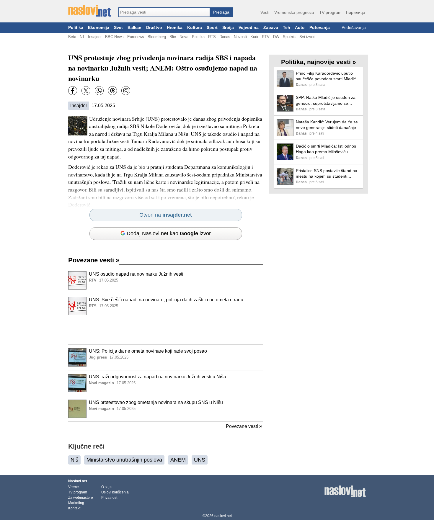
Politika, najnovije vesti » (318, 61)
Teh (286, 27)
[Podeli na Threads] (112, 90)
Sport (212, 27)
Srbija (228, 27)
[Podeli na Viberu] (99, 90)
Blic (172, 37)
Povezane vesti (93, 260)
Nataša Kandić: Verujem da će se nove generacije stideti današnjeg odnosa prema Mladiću (327, 125)
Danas (224, 37)
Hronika (174, 27)
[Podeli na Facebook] (72, 90)
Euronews (135, 37)
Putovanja (319, 27)
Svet (118, 27)
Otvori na (165, 215)
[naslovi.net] (89, 11)
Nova (184, 37)
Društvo (154, 27)
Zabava (270, 27)
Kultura (194, 27)
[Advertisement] (165, 331)
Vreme (73, 487)
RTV (266, 37)
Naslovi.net (77, 481)
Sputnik (289, 37)
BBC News (114, 37)
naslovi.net (223, 516)
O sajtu (106, 487)
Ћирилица (355, 12)
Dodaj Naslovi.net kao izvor (169, 233)
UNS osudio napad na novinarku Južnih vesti (136, 274)
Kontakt (74, 508)
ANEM (178, 460)
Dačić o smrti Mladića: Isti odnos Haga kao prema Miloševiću (326, 149)
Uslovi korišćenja (115, 492)
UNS (199, 460)
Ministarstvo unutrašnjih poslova (124, 460)
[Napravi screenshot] (125, 90)
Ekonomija (98, 27)
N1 (82, 37)
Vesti (264, 12)
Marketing (76, 503)
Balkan (134, 27)
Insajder (95, 37)
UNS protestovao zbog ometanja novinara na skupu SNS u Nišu (156, 402)
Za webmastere (80, 498)
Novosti (240, 37)
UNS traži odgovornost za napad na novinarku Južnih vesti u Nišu (157, 376)
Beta (72, 37)
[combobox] (164, 12)
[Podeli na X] (85, 90)
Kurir (254, 37)
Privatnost (109, 498)
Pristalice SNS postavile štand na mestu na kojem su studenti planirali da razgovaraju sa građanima (326, 173)
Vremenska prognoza (294, 12)
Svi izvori (307, 37)
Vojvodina (249, 27)
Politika (75, 27)
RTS (212, 37)
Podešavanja (354, 27)
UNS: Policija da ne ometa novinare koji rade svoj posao (148, 351)
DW (276, 37)
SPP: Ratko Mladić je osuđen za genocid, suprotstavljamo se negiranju (325, 100)
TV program (330, 12)
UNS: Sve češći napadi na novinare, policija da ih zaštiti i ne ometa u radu (166, 299)
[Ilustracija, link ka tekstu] (77, 281)
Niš (74, 460)
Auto (300, 27)
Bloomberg (157, 37)
